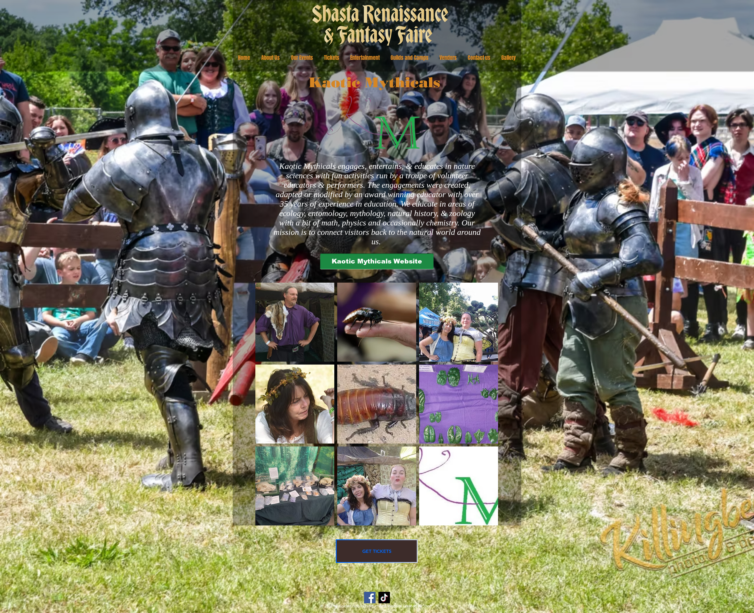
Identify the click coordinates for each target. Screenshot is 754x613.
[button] (270, 58)
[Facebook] (370, 597)
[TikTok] (384, 597)
